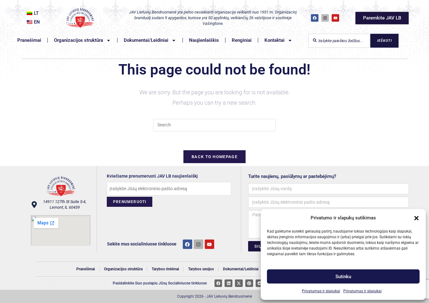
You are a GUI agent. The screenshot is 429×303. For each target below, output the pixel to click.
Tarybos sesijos (201, 269)
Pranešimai (29, 40)
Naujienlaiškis (204, 40)
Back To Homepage (214, 156)
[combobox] (339, 40)
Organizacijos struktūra (78, 40)
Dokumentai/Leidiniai (146, 40)
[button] (416, 218)
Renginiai (242, 40)
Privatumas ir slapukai (321, 291)
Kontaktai (274, 40)
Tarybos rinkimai (165, 269)
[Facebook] (314, 18)
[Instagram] (325, 18)
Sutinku (343, 276)
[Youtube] (209, 244)
